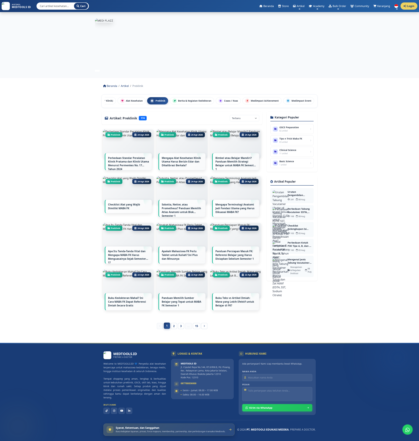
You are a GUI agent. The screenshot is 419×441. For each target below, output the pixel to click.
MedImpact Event (301, 100)
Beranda (111, 86)
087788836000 (188, 383)
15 (196, 326)
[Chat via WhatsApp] (407, 429)
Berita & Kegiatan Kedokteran (194, 100)
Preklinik (160, 100)
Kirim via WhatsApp (260, 407)
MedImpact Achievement (265, 100)
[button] (299, 6)
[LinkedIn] (129, 411)
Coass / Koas (231, 100)
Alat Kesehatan (134, 100)
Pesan (246, 384)
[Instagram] (114, 411)
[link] (209, 46)
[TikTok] (106, 411)
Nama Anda (249, 371)
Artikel (125, 86)
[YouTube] (121, 411)
